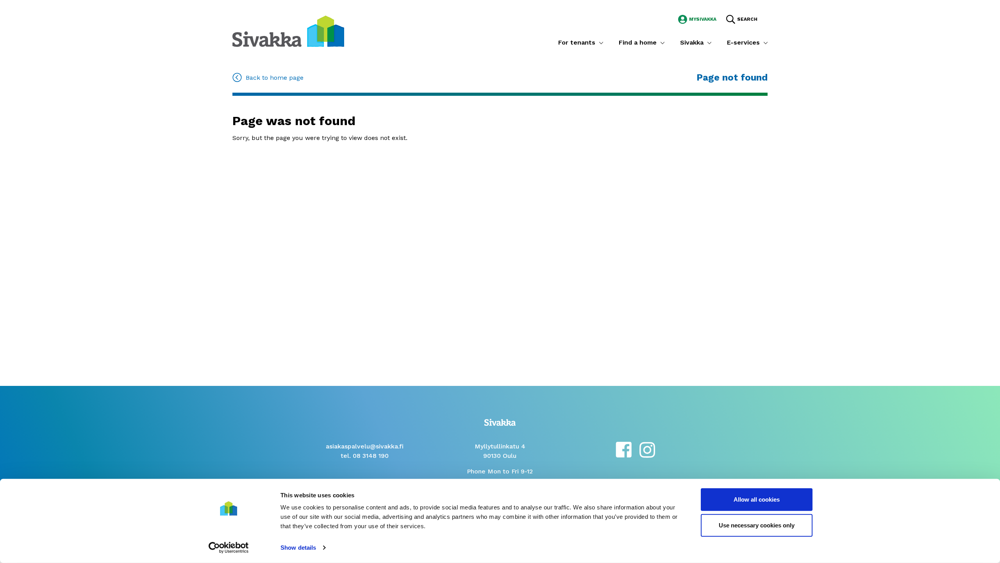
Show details (298, 547)
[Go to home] (288, 30)
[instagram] (647, 449)
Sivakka (692, 42)
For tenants (576, 42)
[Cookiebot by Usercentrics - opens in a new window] (229, 548)
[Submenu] (601, 42)
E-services (743, 42)
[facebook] (624, 449)
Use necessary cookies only (757, 525)
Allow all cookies (757, 499)
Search (747, 19)
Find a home (638, 42)
